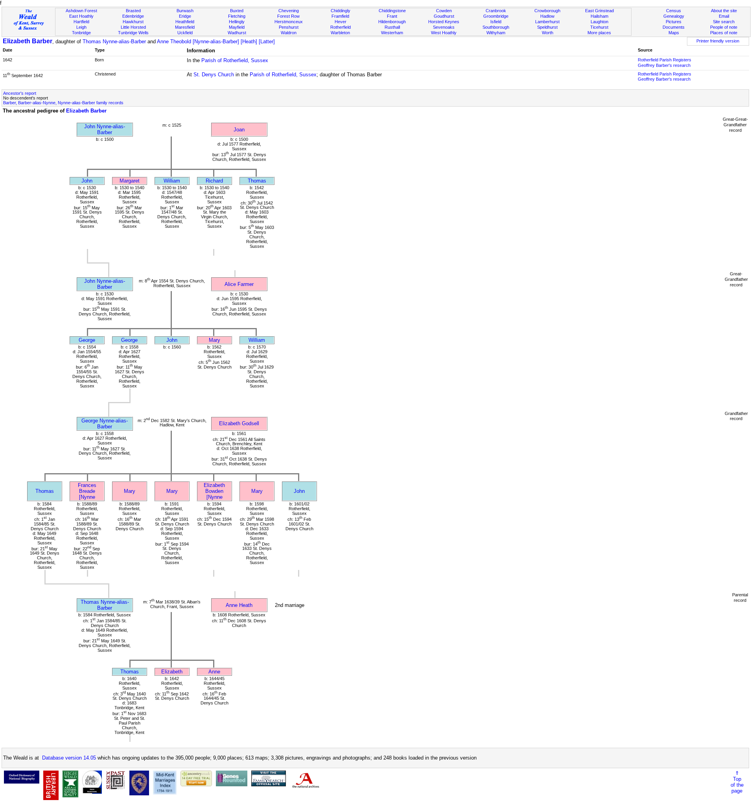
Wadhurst (237, 32)
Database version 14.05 (69, 758)
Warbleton (340, 32)
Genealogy (673, 16)
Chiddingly (340, 10)
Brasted (133, 10)
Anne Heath (239, 605)
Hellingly (237, 21)
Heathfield (184, 21)
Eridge (185, 16)
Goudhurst (444, 16)
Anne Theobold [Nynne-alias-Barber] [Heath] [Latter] (216, 41)
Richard (214, 181)
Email (724, 16)
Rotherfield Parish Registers (664, 59)
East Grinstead (599, 10)
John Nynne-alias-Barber (104, 129)
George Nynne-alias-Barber (104, 424)
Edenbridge (133, 16)
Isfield (495, 21)
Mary (214, 340)
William (172, 181)
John (86, 181)
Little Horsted (133, 27)
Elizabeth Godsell (239, 423)
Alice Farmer (239, 284)
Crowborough (547, 10)
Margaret (130, 181)
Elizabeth (171, 672)
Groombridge (495, 16)
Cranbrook (496, 10)
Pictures (673, 21)
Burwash (185, 10)
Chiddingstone (392, 10)
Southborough (495, 27)
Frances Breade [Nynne (87, 491)
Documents (674, 27)
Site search (724, 21)
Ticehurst (599, 27)
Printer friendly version (717, 41)
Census (673, 10)
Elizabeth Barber (27, 41)
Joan (239, 130)
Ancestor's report (19, 93)
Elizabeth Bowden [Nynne (214, 491)
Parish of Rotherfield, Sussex (234, 60)
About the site (724, 10)
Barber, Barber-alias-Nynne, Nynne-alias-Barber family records (63, 102)
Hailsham (599, 16)
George (87, 340)
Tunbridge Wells (133, 32)
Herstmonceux (288, 21)
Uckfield (185, 32)
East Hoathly (81, 16)
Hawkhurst (133, 21)
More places (599, 32)
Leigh (81, 27)
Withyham (495, 32)
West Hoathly (444, 32)
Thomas (257, 181)
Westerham (392, 32)
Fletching (236, 16)
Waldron (288, 32)
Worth (547, 32)
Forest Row (288, 16)
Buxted (236, 10)
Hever (340, 21)
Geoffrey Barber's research (664, 65)
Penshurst (288, 27)
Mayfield (237, 27)
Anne (214, 672)
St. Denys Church (213, 74)
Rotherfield (340, 27)
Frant (392, 16)
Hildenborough (392, 21)
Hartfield (81, 21)
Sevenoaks (444, 27)
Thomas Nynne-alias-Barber (114, 41)
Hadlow (547, 16)
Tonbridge (81, 32)
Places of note (723, 32)
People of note (723, 27)
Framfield (340, 16)
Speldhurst (547, 27)
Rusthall (392, 27)
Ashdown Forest (81, 10)
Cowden (444, 10)
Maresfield (185, 27)
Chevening (288, 10)
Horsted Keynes (443, 21)
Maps (673, 32)
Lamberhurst (547, 21)
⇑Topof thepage (737, 782)
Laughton (599, 21)
